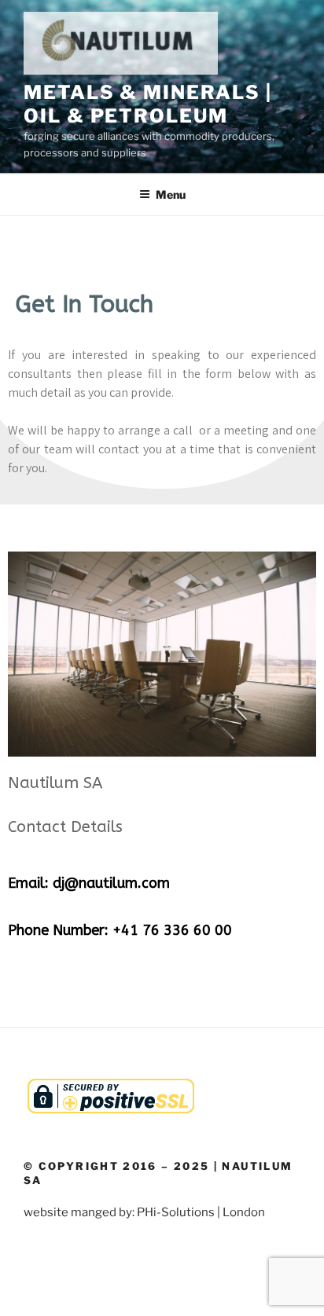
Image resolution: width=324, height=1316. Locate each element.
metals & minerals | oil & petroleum (147, 104)
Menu (171, 194)
